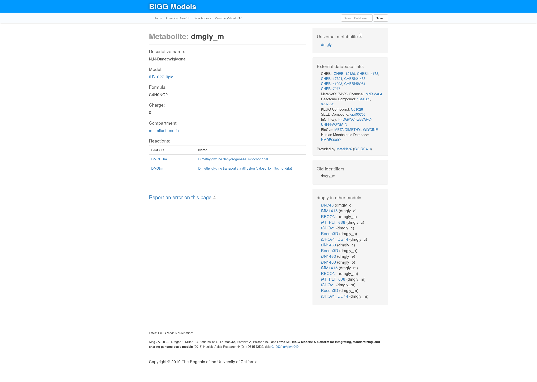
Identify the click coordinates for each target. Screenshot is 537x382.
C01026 (357, 109)
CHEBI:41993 (331, 83)
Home (158, 18)
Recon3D (330, 233)
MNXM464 (374, 93)
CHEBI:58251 (354, 83)
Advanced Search (178, 18)
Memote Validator (227, 18)
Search (380, 18)
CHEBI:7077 (330, 88)
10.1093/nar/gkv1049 (284, 346)
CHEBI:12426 (344, 73)
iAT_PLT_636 (333, 222)
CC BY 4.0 (362, 148)
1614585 (363, 98)
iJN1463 (329, 244)
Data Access (202, 18)
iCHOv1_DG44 (335, 239)
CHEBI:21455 (354, 78)
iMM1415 (330, 210)
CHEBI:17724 (331, 78)
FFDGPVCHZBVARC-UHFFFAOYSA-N (346, 121)
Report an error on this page (181, 197)
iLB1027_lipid (161, 76)
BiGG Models (172, 6)
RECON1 (330, 216)
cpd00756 (357, 114)
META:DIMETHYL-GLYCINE (356, 129)
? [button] (214, 196)
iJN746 (328, 205)
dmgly (326, 44)
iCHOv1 (328, 227)
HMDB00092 (331, 139)
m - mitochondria (164, 130)
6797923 (327, 103)
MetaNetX (344, 148)
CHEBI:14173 (367, 73)
